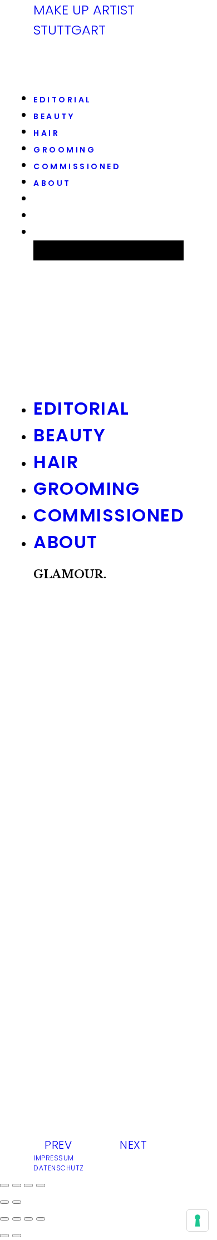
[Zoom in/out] (40, 1219)
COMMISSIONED (77, 166)
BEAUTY (54, 116)
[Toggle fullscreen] (28, 1219)
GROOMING (64, 149)
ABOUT (52, 183)
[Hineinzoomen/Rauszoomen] (40, 1185)
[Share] (16, 1219)
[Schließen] (4, 1185)
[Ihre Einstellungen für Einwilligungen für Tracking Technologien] (197, 1220)
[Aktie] (16, 1185)
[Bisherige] (4, 1202)
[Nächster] (16, 1202)
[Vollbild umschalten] (28, 1185)
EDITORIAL (62, 99)
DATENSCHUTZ (58, 1168)
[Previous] (4, 1235)
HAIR (46, 133)
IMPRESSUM (53, 1158)
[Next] (16, 1235)
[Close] (4, 1219)
